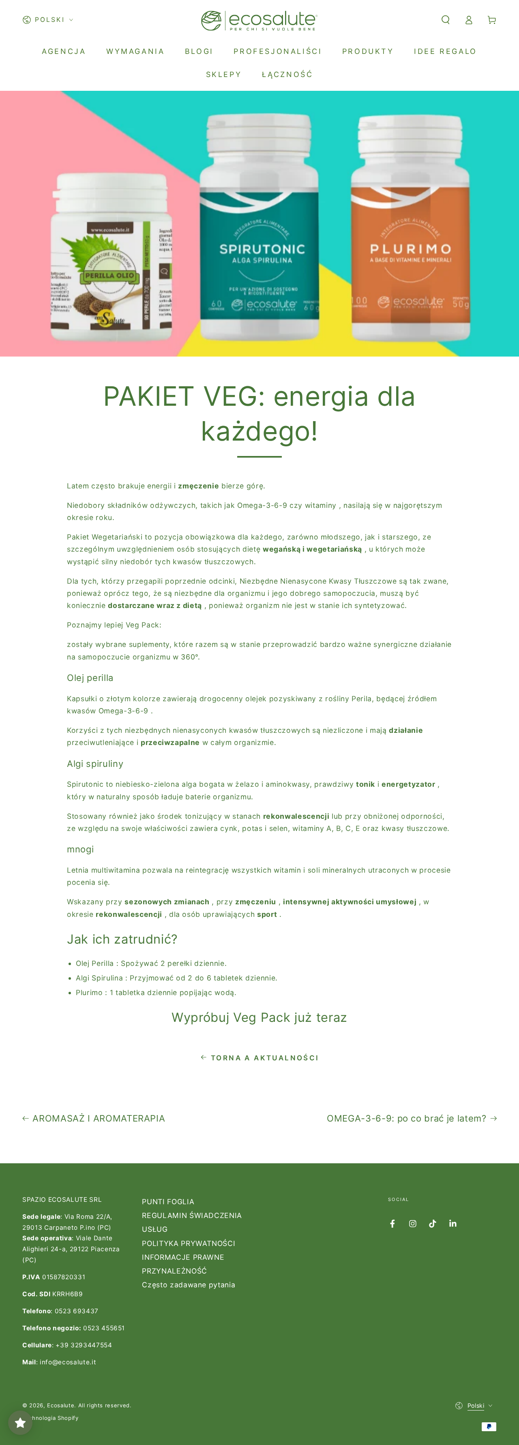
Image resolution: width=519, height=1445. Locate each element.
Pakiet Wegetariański (104, 537)
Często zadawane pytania (188, 1284)
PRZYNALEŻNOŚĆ (174, 1271)
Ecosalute (60, 1405)
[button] (445, 20)
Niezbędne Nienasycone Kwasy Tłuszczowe (318, 581)
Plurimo (89, 992)
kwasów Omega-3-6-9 (107, 710)
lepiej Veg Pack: (133, 625)
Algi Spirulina (99, 978)
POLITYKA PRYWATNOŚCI (188, 1243)
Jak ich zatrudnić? (122, 938)
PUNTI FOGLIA (168, 1201)
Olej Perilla (95, 963)
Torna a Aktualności (265, 1058)
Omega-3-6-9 (262, 505)
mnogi (80, 849)
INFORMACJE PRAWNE (183, 1257)
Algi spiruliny (95, 763)
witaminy (321, 505)
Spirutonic (85, 784)
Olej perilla (90, 677)
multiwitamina (115, 870)
